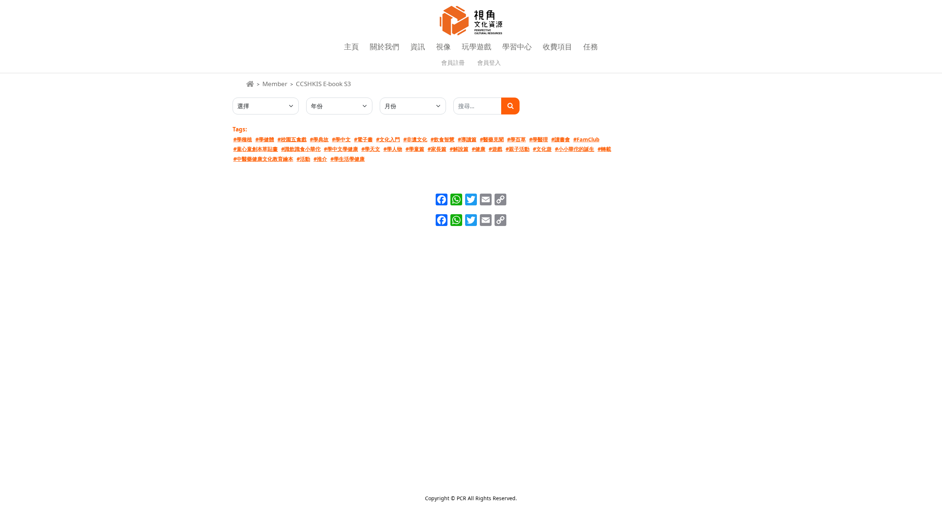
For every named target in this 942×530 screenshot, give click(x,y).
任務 (590, 47)
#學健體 (264, 139)
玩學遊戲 (476, 47)
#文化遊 (542, 148)
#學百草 (516, 139)
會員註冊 (453, 63)
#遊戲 (495, 148)
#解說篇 (459, 148)
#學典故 (319, 139)
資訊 (417, 47)
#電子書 (363, 139)
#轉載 (604, 148)
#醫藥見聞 (492, 139)
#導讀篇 (467, 139)
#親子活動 (518, 148)
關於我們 (384, 47)
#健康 (478, 148)
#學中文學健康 (341, 148)
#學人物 (392, 148)
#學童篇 (415, 148)
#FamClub (586, 139)
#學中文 (341, 139)
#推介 (320, 158)
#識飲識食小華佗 (301, 148)
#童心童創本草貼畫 (255, 148)
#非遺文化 (415, 139)
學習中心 (517, 47)
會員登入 (489, 63)
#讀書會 (560, 139)
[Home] (250, 84)
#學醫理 (538, 139)
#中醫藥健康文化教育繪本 (263, 158)
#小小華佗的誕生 (574, 148)
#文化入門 (388, 139)
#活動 (303, 158)
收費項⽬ (557, 47)
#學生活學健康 (347, 158)
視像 (443, 47)
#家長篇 (437, 148)
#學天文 (370, 148)
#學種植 (242, 139)
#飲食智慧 (442, 139)
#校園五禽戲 (292, 139)
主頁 (351, 47)
